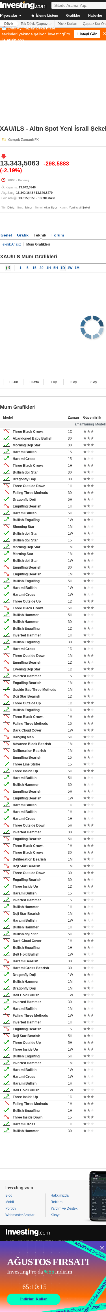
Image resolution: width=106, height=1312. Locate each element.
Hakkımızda (60, 1195)
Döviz (8, 24)
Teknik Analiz (11, 244)
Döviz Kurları (67, 24)
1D (62, 268)
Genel (6, 235)
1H (48, 268)
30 (42, 268)
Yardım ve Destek (64, 1208)
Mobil (9, 1202)
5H (55, 268)
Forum (57, 235)
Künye (55, 1215)
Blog (8, 1195)
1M (77, 268)
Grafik (23, 235)
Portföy (10, 1208)
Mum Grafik (8, 268)
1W (69, 268)
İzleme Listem (46, 16)
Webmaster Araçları (20, 1215)
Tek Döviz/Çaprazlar (36, 24)
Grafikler (73, 16)
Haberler (95, 16)
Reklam (56, 1202)
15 (34, 268)
